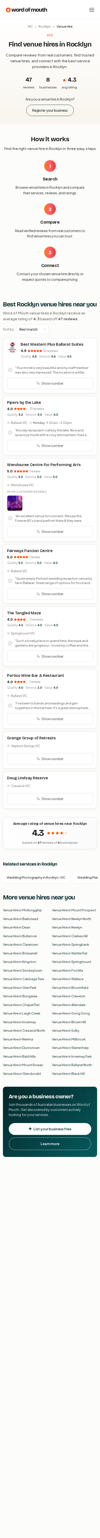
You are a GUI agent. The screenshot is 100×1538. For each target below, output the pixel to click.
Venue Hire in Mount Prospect (74, 910)
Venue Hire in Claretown (20, 944)
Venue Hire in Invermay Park (72, 1056)
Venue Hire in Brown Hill (69, 1022)
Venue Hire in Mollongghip (22, 910)
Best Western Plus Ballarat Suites (52, 344)
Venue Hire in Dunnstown (21, 1048)
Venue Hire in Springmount (71, 962)
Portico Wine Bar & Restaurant (35, 675)
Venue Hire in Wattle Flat (69, 953)
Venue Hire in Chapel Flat (21, 1005)
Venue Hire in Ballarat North (72, 1065)
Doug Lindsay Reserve (27, 778)
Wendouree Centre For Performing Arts (44, 464)
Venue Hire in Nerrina (18, 1039)
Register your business (50, 110)
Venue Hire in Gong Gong (71, 1013)
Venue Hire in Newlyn (67, 927)
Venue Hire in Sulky (65, 1030)
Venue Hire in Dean (16, 927)
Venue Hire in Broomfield (70, 988)
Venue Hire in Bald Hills (19, 1056)
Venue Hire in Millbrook (68, 1039)
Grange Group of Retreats (31, 738)
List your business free (52, 1129)
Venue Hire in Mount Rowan (23, 1065)
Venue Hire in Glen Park (19, 988)
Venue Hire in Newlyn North (71, 919)
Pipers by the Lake (24, 402)
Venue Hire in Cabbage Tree (23, 979)
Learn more (50, 1143)
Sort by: (8, 329)
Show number (53, 383)
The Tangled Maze (24, 613)
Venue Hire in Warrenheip (70, 1048)
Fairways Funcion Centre (30, 550)
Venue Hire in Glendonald (22, 1074)
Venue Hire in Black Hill (68, 1074)
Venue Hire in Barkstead (20, 919)
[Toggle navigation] (91, 9)
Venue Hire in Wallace (67, 979)
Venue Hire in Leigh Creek (21, 1013)
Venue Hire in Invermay (19, 1022)
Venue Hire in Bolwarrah (20, 953)
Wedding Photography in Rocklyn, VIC (36, 877)
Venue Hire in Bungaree (20, 996)
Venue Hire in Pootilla (67, 970)
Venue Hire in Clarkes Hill (70, 936)
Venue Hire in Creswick (68, 996)
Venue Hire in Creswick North (24, 1030)
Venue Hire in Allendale (68, 1005)
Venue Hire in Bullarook (20, 936)
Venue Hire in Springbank (70, 944)
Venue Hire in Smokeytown (22, 970)
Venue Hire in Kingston (19, 962)
